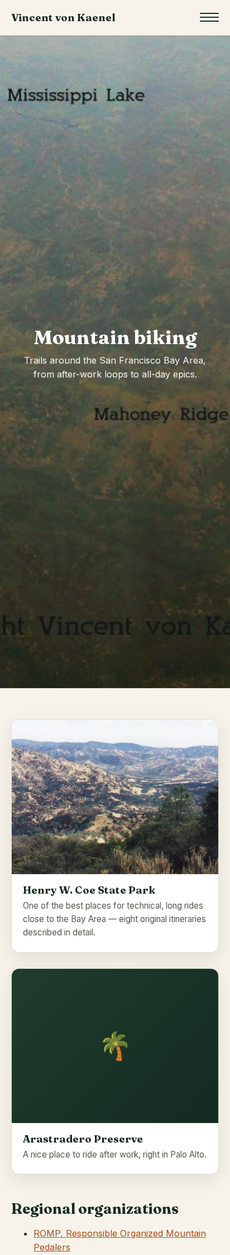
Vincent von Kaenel (63, 17)
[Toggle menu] (209, 17)
